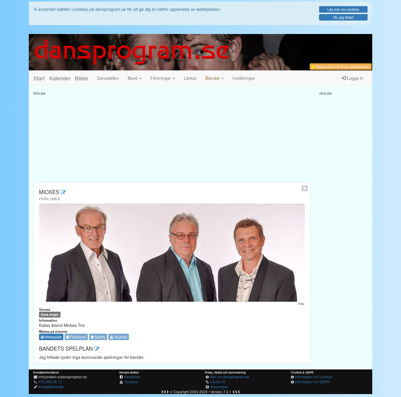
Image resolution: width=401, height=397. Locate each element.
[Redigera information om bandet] (63, 192)
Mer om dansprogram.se (229, 376)
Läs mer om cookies (343, 9)
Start (39, 78)
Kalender (59, 78)
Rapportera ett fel (342, 66)
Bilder (81, 78)
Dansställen (108, 78)
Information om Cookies (314, 376)
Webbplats (53, 336)
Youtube (120, 336)
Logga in (354, 78)
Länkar (190, 78)
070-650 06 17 (50, 381)
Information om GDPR (312, 381)
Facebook (77, 336)
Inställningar (243, 78)
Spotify (99, 336)
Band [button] (133, 78)
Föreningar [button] (161, 78)
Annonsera (219, 386)
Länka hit (217, 381)
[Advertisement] (172, 137)
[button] (214, 78)
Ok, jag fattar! (343, 17)
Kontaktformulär (51, 386)
